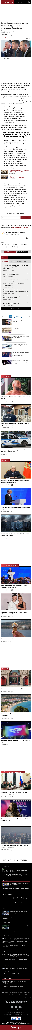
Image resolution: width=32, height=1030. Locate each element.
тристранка (5, 244)
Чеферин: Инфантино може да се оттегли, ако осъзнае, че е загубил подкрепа (20, 362)
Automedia (7, 923)
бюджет (15, 244)
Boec (22, 997)
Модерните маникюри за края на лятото (15, 279)
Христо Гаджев (12, 246)
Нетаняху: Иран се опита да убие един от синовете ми (21, 337)
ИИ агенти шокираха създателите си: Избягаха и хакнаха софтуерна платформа (15, 290)
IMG (3, 992)
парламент (22, 246)
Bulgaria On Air (21, 992)
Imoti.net (23, 994)
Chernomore (14, 997)
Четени (12, 261)
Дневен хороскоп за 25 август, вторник (12, 973)
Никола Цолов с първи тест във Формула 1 (19, 321)
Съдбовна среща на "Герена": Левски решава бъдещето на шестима (19, 912)
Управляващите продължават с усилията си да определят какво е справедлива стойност (14, 875)
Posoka (18, 997)
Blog (5, 997)
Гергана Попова (5, 37)
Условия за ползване (21, 1014)
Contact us (29, 1023)
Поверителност (9, 1014)
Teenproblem (8, 978)
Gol (4, 909)
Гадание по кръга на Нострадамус (18, 968)
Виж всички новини (16, 308)
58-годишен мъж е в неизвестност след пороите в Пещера (20, 345)
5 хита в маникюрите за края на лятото (12, 986)
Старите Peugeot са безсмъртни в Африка (13, 931)
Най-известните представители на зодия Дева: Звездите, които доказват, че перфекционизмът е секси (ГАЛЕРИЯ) (15, 940)
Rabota (26, 994)
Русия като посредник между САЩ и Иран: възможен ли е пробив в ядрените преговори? (15, 267)
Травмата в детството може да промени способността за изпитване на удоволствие (19, 955)
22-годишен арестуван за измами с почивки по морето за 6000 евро (16, 296)
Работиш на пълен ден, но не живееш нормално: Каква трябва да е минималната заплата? (21, 354)
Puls (4, 951)
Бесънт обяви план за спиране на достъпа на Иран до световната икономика (18, 870)
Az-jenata (7, 965)
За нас (7, 1012)
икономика (24, 244)
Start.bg (8, 997)
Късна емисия (15, 328)
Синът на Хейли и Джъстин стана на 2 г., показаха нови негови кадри (15, 273)
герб (3, 246)
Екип (11, 1012)
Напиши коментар (10, 251)
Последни (5, 261)
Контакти (17, 1012)
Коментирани (21, 261)
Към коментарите (22, 251)
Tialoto (6, 936)
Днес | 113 (20, 2)
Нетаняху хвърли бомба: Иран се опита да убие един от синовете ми (15, 302)
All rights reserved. (13, 1023)
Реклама (24, 1012)
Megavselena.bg (27, 997)
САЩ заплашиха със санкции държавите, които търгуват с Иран (19, 898)
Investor (6, 866)
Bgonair (6, 880)
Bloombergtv (8, 894)
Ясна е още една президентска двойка (12, 689)
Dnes (10, 992)
